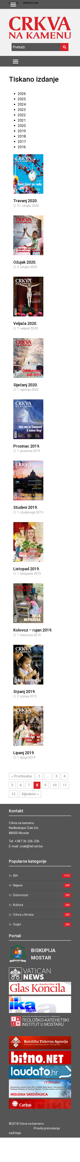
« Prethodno (21, 776)
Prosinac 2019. (26, 446)
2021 (22, 120)
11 (65, 785)
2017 (22, 142)
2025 (22, 99)
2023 (22, 110)
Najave (18, 885)
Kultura (18, 905)
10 (54, 785)
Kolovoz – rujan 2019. (32, 630)
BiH (15, 875)
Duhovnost (20, 895)
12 (13, 794)
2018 (22, 136)
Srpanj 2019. (24, 691)
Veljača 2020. (25, 323)
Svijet (17, 924)
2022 (22, 115)
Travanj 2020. (25, 200)
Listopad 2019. (26, 568)
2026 (22, 94)
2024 (22, 104)
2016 (22, 147)
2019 (22, 131)
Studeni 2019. (25, 507)
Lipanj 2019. (24, 752)
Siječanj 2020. (25, 385)
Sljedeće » (30, 794)
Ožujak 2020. (24, 262)
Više (40, 178)
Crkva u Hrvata (23, 914)
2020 (22, 126)
